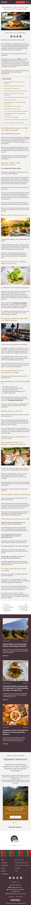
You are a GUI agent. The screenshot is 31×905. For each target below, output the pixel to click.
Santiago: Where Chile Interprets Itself (14, 85)
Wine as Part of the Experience (12, 88)
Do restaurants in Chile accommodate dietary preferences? (15, 114)
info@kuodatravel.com (16, 887)
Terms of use (11, 896)
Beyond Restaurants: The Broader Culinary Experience (15, 103)
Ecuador (4, 863)
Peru (2, 860)
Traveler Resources (21, 862)
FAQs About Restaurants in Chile (12, 108)
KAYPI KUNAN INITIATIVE (22, 865)
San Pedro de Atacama (20, 303)
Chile (19, 59)
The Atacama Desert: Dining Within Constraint (16, 90)
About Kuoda (19, 860)
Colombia (4, 865)
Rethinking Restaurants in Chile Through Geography (14, 82)
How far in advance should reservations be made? (16, 119)
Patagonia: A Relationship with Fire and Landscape (14, 94)
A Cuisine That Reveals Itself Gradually (14, 122)
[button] (6, 845)
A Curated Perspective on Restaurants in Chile (16, 97)
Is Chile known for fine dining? (11, 117)
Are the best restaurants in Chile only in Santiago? (16, 111)
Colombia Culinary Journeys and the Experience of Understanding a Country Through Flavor (15, 688)
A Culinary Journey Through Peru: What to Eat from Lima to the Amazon (15, 732)
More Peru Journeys (15, 827)
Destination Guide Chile (16, 400)
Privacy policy (19, 896)
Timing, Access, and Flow (10, 99)
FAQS (16, 871)
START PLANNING (20, 2)
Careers (17, 868)
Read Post (5, 655)
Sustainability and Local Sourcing (12, 106)
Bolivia (3, 871)
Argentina (4, 874)
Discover (15, 817)
